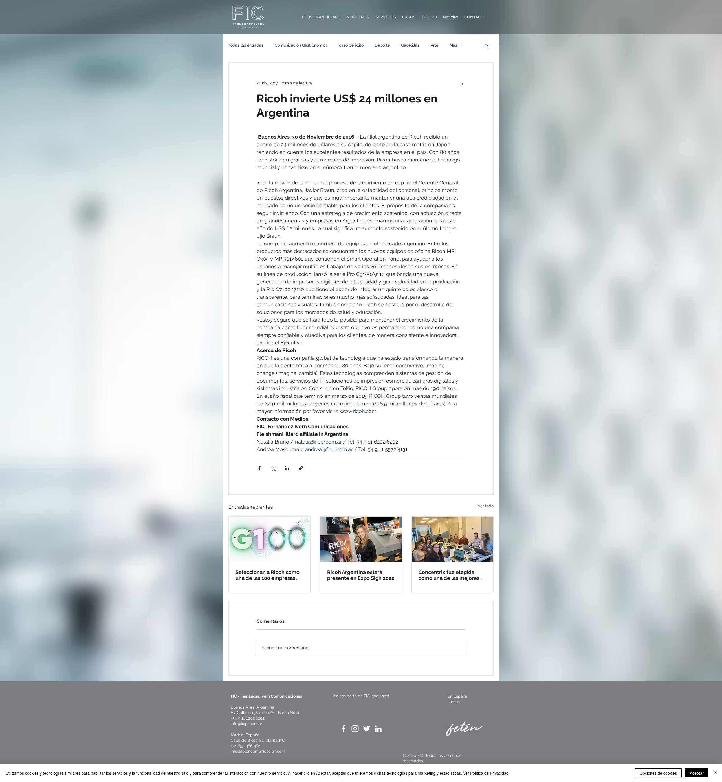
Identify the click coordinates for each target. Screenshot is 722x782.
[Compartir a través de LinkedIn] (287, 468)
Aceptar (697, 773)
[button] (486, 45)
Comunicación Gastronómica (301, 45)
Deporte (382, 45)
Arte (434, 45)
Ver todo (486, 506)
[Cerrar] (715, 772)
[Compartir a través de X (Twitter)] (273, 468)
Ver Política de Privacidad (486, 773)
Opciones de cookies (658, 773)
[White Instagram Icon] (355, 728)
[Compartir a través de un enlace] (300, 468)
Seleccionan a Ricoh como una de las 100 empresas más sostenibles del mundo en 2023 (269, 575)
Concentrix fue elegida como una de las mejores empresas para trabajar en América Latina (450, 575)
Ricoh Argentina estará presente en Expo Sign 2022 (360, 575)
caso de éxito (351, 45)
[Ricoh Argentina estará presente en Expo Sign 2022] (361, 539)
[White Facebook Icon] (343, 728)
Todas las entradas (245, 45)
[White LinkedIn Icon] (378, 728)
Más (453, 45)
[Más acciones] (462, 83)
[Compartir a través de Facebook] (259, 468)
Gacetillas (410, 45)
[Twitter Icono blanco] (366, 728)
